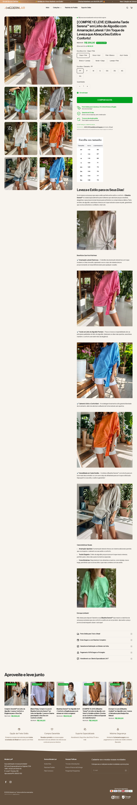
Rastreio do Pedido (71, 7)
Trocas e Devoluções (72, 764)
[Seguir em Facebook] (5, 782)
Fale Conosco (48, 771)
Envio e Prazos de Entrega (74, 767)
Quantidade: (81, 82)
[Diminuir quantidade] (79, 86)
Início (47, 7)
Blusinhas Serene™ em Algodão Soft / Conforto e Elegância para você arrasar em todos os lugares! (68, 711)
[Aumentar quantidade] (87, 86)
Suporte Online (86, 7)
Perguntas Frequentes (73, 771)
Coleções (56, 7)
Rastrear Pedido (49, 767)
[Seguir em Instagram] (10, 782)
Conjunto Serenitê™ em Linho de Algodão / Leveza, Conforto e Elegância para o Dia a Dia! (14, 711)
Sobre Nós (47, 764)
